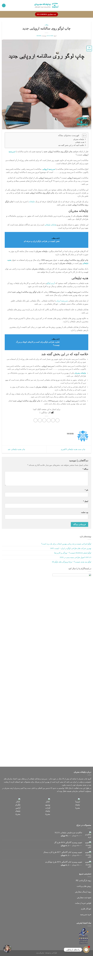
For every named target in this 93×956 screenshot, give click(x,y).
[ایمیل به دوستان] (44, 420)
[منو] (89, 5)
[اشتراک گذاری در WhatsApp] (57, 420)
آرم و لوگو (51, 283)
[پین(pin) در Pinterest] (40, 420)
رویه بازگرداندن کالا (83, 880)
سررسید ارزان (62, 301)
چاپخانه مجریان (78, 139)
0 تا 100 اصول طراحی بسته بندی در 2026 (75, 557)
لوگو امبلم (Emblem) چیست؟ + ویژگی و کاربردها (72, 553)
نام (86, 490)
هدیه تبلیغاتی (79, 142)
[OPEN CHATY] (86, 949)
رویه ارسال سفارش (83, 892)
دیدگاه (85, 469)
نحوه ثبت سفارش (84, 897)
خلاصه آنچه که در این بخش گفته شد (71, 145)
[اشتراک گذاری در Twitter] (49, 420)
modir (39, 35)
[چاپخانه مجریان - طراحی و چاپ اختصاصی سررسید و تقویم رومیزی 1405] (46, 5)
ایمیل (85, 501)
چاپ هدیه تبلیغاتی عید (16, 449)
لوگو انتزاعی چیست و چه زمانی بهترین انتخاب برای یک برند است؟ (66, 544)
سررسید (12, 151)
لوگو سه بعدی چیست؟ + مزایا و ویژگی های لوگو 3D (71, 562)
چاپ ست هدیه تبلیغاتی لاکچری (73, 449)
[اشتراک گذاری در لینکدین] (36, 420)
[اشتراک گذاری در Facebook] (53, 420)
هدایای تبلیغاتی (50, 225)
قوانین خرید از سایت (83, 903)
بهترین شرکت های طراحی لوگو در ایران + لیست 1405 (70, 548)
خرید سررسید (85, 914)
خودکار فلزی (86, 909)
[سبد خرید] (4, 5)
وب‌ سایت (84, 512)
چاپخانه (32, 202)
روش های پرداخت (84, 886)
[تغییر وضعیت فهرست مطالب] (83, 136)
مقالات (46, 25)
